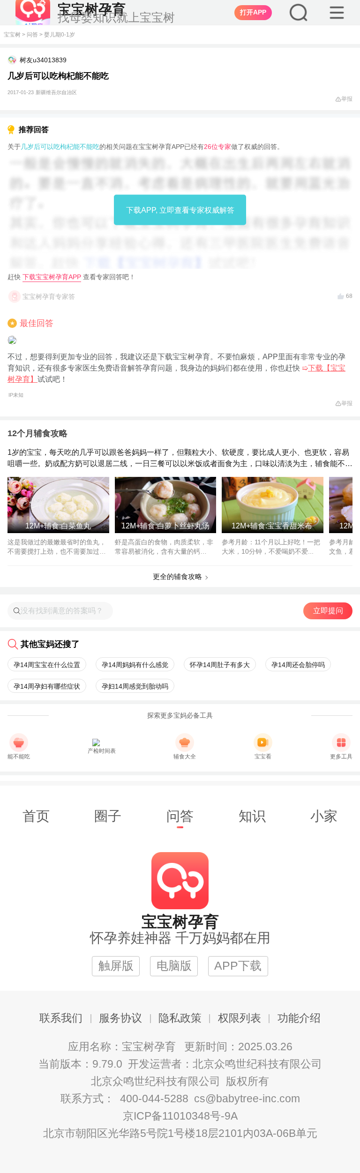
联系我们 (60, 1018)
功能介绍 (299, 1018)
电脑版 (174, 965)
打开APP (253, 12)
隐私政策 (180, 1018)
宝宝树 (12, 34)
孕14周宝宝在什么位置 (47, 664)
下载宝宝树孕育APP (51, 277)
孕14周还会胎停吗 (298, 664)
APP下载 (238, 965)
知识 (252, 816)
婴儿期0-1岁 (59, 34)
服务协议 (120, 1018)
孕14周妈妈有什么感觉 (135, 664)
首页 (36, 816)
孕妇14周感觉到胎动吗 (135, 686)
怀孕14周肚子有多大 (220, 664)
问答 (32, 34)
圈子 (107, 816)
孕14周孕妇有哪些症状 (47, 686)
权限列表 (239, 1018)
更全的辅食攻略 (177, 576)
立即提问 (328, 611)
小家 (324, 816)
